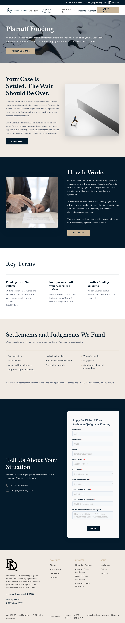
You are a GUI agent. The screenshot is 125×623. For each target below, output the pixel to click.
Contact (92, 11)
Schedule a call (21, 51)
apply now (17, 141)
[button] (33, 11)
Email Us (104, 573)
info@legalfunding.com (21, 491)
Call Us (104, 569)
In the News (55, 569)
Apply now (105, 565)
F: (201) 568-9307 (14, 603)
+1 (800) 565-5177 (19, 485)
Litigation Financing (46, 11)
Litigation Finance (83, 565)
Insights (82, 11)
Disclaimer (55, 616)
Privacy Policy (68, 616)
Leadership (55, 573)
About (53, 565)
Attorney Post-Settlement (82, 570)
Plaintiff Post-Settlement (81, 578)
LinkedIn (115, 615)
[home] (16, 10)
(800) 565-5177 (78, 616)
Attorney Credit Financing (82, 585)
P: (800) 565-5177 (14, 599)
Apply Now (106, 10)
